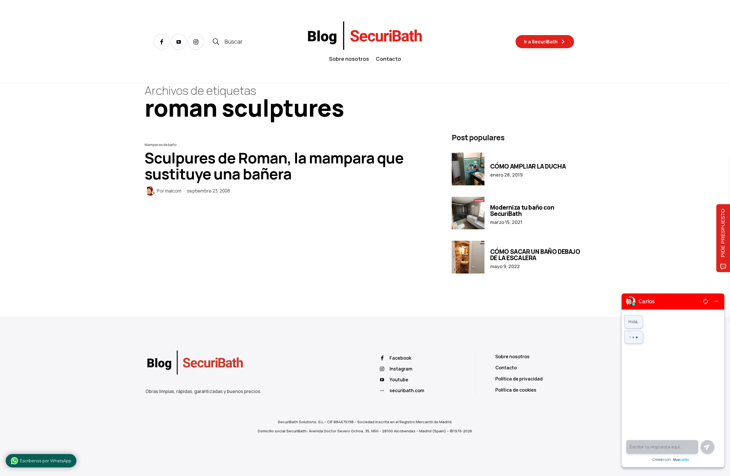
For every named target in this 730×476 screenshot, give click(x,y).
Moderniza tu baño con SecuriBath (522, 210)
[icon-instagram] (196, 41)
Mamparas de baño (161, 144)
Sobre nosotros (349, 58)
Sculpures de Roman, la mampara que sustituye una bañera (274, 166)
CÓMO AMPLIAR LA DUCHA (528, 166)
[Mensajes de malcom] (150, 191)
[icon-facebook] (161, 41)
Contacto (388, 58)
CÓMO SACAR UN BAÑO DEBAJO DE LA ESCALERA (535, 255)
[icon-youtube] (179, 41)
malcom (173, 191)
